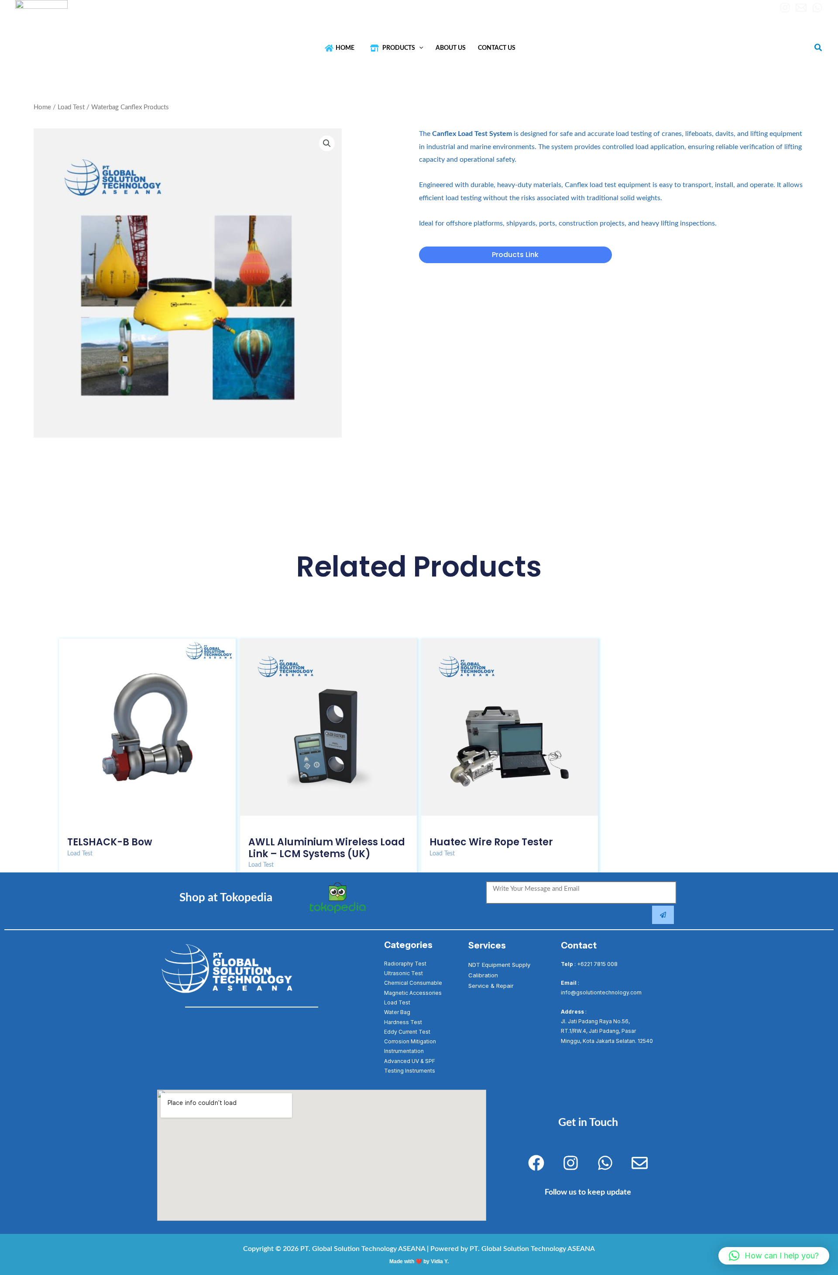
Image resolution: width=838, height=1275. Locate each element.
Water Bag (397, 1012)
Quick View (147, 823)
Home (42, 107)
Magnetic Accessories (413, 993)
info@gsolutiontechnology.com (183, 9)
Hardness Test (403, 1022)
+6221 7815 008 (597, 964)
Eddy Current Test (407, 1031)
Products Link (515, 255)
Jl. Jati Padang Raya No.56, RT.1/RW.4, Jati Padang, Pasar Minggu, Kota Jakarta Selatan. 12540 (607, 1031)
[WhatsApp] (817, 7)
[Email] (801, 7)
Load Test (71, 107)
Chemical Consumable (413, 983)
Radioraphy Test (405, 963)
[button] (419, 48)
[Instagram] (785, 7)
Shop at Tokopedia (225, 897)
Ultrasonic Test (403, 973)
